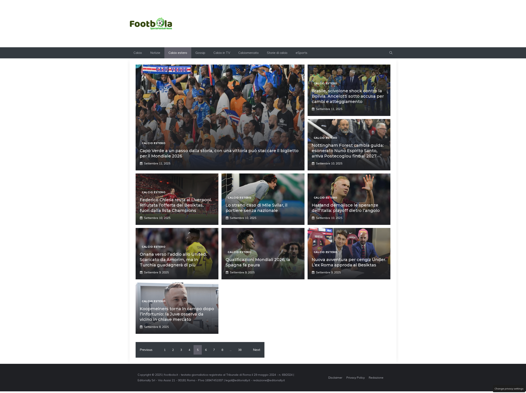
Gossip (200, 53)
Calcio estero (177, 53)
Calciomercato (248, 53)
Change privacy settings (509, 388)
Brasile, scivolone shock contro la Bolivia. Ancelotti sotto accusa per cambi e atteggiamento (348, 96)
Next (256, 350)
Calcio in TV (221, 53)
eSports (301, 53)
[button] (391, 52)
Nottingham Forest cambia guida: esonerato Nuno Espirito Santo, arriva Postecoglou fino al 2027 (348, 150)
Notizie (155, 53)
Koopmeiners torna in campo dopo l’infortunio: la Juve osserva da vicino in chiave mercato (177, 314)
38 (239, 350)
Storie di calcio (277, 53)
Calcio (138, 53)
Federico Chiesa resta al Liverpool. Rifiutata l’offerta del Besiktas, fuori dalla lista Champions (176, 205)
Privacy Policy (355, 377)
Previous (146, 350)
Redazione (376, 377)
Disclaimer (335, 377)
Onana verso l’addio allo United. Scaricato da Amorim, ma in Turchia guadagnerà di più (173, 259)
